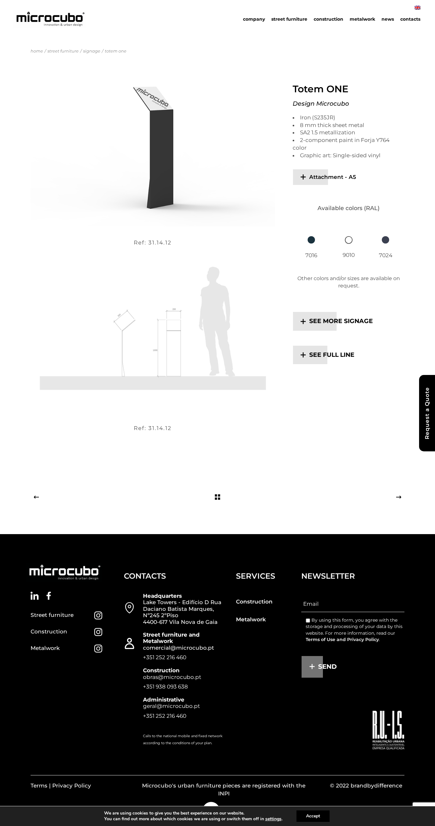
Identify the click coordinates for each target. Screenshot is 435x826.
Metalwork (45, 648)
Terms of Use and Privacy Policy (342, 639)
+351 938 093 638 (165, 686)
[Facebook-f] (49, 596)
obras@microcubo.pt (172, 677)
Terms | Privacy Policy (61, 785)
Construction (49, 631)
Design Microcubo (321, 103)
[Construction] (98, 632)
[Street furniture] (98, 615)
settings (273, 819)
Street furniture (52, 615)
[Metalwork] (98, 649)
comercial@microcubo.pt (178, 648)
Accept (313, 816)
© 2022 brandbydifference (366, 785)
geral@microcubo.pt (171, 706)
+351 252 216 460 (164, 657)
